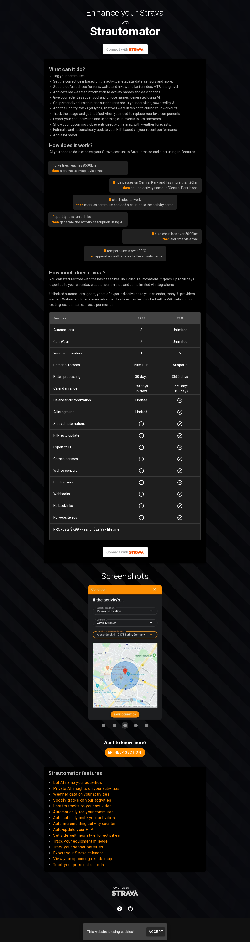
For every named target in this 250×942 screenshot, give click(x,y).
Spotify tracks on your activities (82, 800)
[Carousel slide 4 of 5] (135, 725)
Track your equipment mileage (80, 841)
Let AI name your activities (77, 782)
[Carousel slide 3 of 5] (125, 725)
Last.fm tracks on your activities (82, 806)
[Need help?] (120, 908)
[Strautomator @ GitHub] (130, 908)
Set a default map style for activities (86, 835)
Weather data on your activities (81, 794)
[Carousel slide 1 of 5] (103, 725)
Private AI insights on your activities (86, 788)
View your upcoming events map (82, 858)
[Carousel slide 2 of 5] (114, 725)
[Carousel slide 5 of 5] (146, 725)
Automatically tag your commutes (83, 812)
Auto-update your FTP (73, 829)
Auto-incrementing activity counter (84, 823)
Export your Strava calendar (78, 853)
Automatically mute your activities (84, 817)
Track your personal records (78, 864)
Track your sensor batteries (78, 847)
